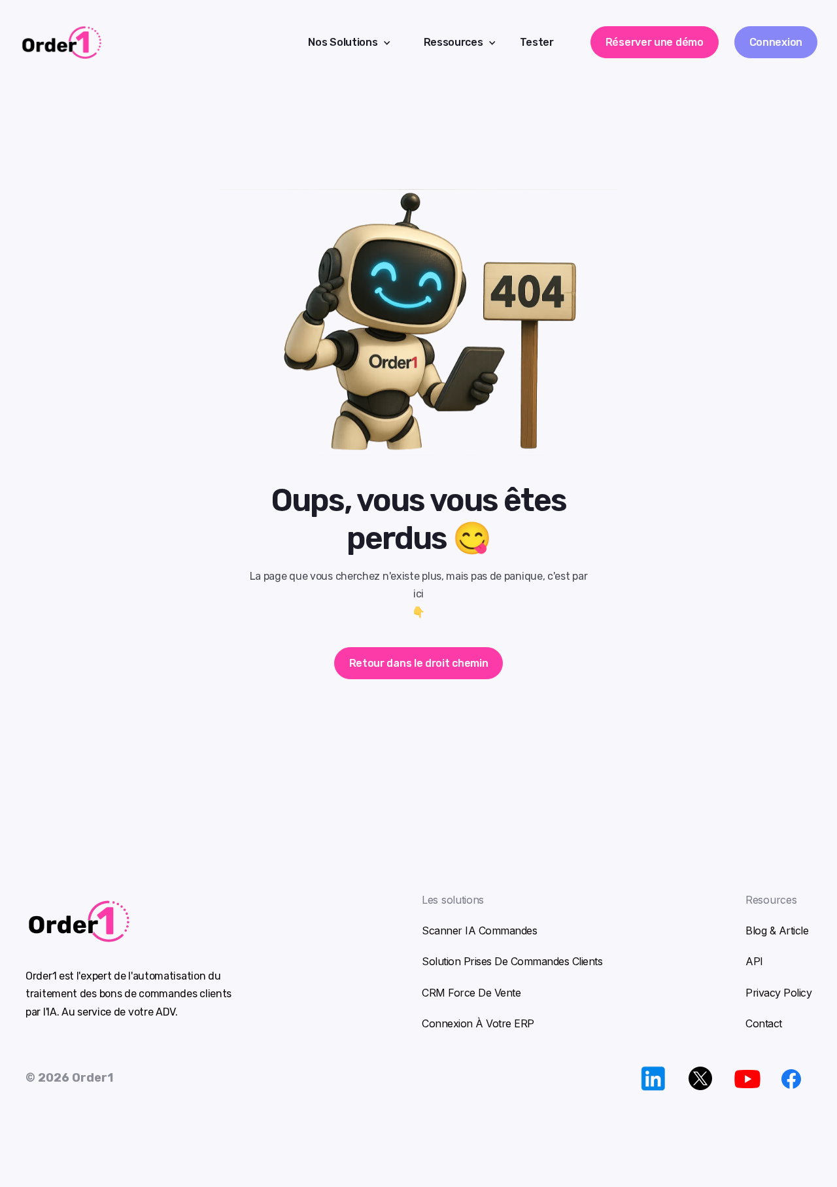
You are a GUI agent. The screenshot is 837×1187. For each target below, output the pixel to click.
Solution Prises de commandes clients (512, 961)
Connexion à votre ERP (478, 1023)
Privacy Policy (778, 992)
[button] (344, 42)
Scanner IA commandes (479, 930)
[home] (140, 42)
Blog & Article (776, 930)
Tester (537, 42)
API (754, 961)
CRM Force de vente (471, 992)
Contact (763, 1023)
